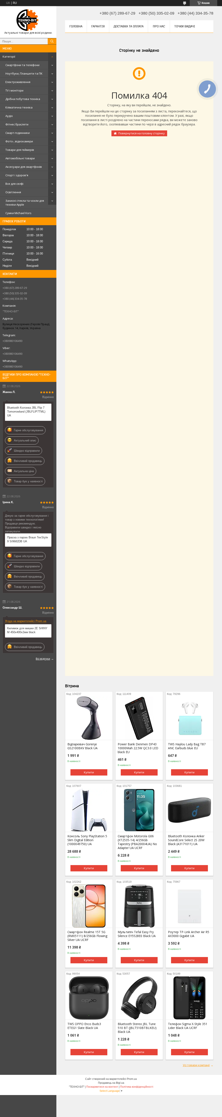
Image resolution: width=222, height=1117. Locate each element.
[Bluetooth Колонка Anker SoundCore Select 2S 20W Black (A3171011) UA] (189, 810)
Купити (89, 772)
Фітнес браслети (16, 124)
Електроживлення (17, 82)
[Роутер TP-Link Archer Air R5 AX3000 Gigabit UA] (189, 906)
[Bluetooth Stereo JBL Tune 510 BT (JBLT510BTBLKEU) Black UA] (139, 998)
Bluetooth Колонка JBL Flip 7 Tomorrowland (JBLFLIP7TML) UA (26, 411)
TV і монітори (14, 90)
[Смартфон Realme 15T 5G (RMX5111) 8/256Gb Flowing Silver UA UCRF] (89, 906)
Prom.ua (132, 1078)
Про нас (159, 26)
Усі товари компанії (196, 1065)
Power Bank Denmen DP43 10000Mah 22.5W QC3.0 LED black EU (138, 748)
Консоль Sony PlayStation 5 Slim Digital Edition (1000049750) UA (87, 840)
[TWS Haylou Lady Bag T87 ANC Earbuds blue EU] (189, 718)
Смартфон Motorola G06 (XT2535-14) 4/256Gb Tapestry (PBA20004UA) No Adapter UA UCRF (137, 842)
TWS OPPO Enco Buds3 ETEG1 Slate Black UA (84, 1026)
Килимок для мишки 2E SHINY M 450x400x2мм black (27, 630)
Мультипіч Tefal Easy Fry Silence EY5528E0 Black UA (137, 934)
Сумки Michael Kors (18, 213)
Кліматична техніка (19, 107)
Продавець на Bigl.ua (111, 1082)
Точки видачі (184, 26)
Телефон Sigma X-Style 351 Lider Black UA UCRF (187, 1026)
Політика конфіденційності (136, 1086)
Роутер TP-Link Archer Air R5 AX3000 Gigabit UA (188, 934)
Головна (75, 26)
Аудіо (9, 116)
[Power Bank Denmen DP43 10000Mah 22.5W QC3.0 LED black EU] (139, 718)
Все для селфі (14, 184)
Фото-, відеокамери (19, 141)
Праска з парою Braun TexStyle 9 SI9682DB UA (27, 539)
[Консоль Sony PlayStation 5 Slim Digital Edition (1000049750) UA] (89, 810)
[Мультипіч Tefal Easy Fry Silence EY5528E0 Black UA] (139, 906)
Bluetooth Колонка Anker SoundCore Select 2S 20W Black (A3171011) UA (186, 840)
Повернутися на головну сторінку (141, 133)
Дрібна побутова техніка (22, 99)
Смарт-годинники (17, 133)
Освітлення (13, 192)
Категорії (9, 56)
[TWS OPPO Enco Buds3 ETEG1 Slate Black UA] (89, 998)
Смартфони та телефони (22, 65)
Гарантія (98, 26)
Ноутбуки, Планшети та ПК (23, 73)
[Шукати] (52, 41)
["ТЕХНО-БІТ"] (28, 20)
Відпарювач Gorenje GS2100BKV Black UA (82, 746)
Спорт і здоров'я (16, 175)
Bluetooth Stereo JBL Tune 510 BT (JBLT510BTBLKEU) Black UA (137, 1028)
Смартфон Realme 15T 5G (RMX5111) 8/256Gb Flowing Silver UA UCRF (87, 936)
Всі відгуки (43, 659)
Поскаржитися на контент (102, 1086)
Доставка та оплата (129, 26)
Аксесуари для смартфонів (23, 167)
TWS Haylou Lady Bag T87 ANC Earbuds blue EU (187, 746)
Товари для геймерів (19, 150)
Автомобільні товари (20, 158)
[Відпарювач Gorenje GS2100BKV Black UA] (89, 718)
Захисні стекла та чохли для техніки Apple (24, 202)
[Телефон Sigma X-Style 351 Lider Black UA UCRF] (189, 998)
